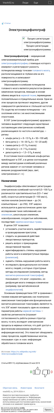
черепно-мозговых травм (28, 222)
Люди (25, 2)
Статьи (8, 23)
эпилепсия (6, 214)
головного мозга (41, 70)
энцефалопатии (14, 289)
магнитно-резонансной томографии (24, 275)
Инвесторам (26, 388)
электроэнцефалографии (14, 63)
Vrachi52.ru (8, 2)
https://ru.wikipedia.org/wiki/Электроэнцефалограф (18, 353)
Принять (48, 410)
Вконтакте (39, 388)
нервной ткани (28, 95)
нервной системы (32, 311)
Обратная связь (10, 388)
